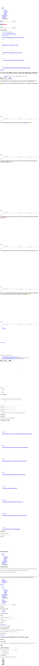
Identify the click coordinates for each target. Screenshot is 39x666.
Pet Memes (4, 513)
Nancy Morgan (2, 342)
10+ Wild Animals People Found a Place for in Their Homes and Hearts (16, 67)
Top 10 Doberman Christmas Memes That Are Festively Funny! (14, 515)
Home (3, 579)
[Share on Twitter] (3, 661)
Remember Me (3, 620)
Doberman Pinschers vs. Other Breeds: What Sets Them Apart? (14, 461)
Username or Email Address (4, 617)
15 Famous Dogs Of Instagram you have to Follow (12, 52)
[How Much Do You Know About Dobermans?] (20, 522)
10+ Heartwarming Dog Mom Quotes (9, 488)
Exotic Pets (6, 590)
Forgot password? (3, 624)
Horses (5, 12)
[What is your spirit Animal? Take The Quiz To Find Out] (20, 35)
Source (1, 116)
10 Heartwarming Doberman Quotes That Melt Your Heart (13, 474)
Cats (3, 8)
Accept (1, 644)
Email (1, 409)
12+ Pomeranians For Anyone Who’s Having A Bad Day (13, 60)
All (2, 9)
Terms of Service (4, 601)
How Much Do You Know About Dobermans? (11, 529)
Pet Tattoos (4, 596)
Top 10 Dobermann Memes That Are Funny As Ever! (12, 501)
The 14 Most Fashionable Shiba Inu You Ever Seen (10, 358)
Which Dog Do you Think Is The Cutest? (10, 45)
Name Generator (4, 562)
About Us (3, 580)
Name (1, 407)
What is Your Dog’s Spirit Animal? (9, 33)
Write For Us (4, 17)
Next (4, 69)
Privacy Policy (4, 581)
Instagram (3, 611)
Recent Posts (4, 328)
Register (9, 625)
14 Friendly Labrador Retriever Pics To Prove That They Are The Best (13, 357)
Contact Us (4, 582)
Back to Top (2, 584)
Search (14, 21)
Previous (1, 69)
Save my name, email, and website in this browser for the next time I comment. (13, 412)
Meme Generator (4, 15)
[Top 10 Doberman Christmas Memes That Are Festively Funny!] (20, 508)
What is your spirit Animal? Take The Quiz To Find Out (13, 37)
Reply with (3, 416)
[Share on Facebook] (3, 659)
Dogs (3, 7)
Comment (2, 405)
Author (3, 327)
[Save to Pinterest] (3, 663)
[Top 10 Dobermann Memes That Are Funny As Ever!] (20, 495)
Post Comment (3, 414)
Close (1, 585)
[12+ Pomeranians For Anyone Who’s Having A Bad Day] (20, 56)
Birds (5, 556)
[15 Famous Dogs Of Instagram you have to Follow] (20, 48)
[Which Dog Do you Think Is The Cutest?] (20, 41)
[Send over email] (3, 664)
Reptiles (5, 13)
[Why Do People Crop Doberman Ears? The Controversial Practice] (20, 440)
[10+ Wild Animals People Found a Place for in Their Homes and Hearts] (20, 64)
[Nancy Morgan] (6, 341)
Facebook (3, 610)
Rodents (5, 14)
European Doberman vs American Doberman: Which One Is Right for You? (17, 433)
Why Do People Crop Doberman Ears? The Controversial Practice (15, 447)
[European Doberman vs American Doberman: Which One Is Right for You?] (20, 427)
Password (1, 619)
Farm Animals (6, 11)
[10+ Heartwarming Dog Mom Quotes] (20, 481)
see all (11, 355)
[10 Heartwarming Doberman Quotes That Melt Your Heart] (20, 467)
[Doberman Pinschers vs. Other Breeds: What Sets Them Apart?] (20, 454)
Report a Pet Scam (5, 18)
